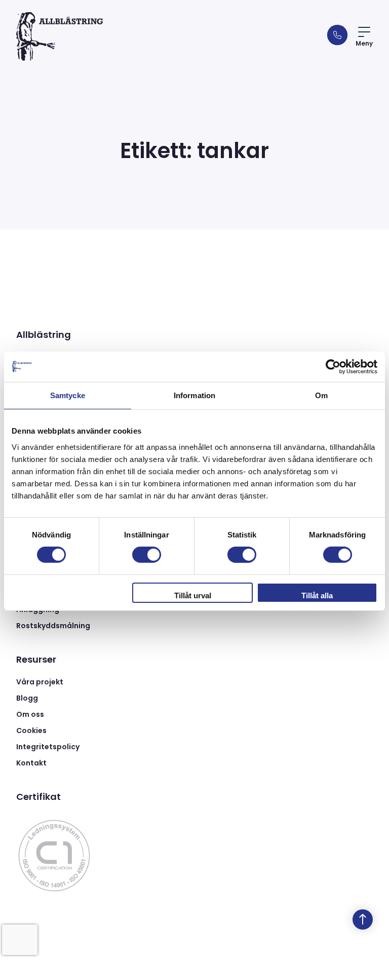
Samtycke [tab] (67, 395)
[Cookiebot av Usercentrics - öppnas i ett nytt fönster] (333, 366)
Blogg (27, 698)
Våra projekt (39, 682)
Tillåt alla (317, 595)
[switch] (146, 555)
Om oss (30, 714)
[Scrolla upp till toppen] (363, 919)
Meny (364, 43)
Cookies (31, 730)
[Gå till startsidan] (59, 36)
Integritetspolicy (48, 747)
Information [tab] (194, 395)
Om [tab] (321, 395)
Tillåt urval (192, 595)
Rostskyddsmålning (53, 626)
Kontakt (31, 763)
